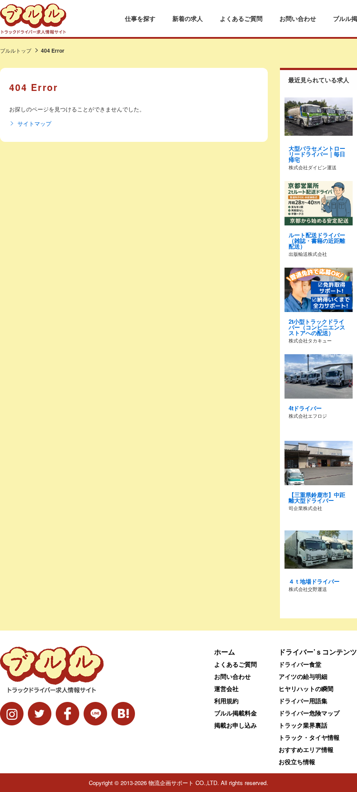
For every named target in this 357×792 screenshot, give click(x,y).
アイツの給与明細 (303, 676)
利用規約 (226, 700)
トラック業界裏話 (303, 725)
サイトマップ (34, 124)
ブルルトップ (15, 50)
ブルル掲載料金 (235, 712)
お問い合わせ (298, 18)
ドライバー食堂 (300, 664)
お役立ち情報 (297, 761)
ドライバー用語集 (303, 700)
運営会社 (226, 688)
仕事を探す (140, 18)
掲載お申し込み (235, 725)
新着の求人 (187, 18)
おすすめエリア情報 (306, 749)
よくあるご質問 (241, 18)
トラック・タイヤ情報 (309, 737)
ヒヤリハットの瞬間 (306, 688)
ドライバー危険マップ (309, 712)
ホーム (224, 652)
